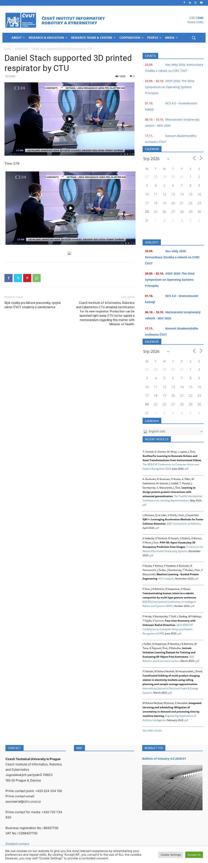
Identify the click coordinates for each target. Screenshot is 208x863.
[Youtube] (201, 3)
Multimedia (21, 48)
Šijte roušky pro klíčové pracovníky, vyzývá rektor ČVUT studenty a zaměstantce (32, 305)
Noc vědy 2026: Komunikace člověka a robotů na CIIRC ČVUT (172, 257)
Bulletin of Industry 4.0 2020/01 (164, 758)
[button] (193, 38)
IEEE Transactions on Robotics (183, 523)
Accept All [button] (194, 854)
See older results (152, 730)
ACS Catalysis (166, 578)
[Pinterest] (27, 278)
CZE (192, 18)
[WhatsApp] (36, 278)
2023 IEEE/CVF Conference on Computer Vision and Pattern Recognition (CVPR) (168, 629)
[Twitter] (195, 3)
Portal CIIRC (195, 22)
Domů (7, 48)
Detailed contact (17, 844)
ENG (200, 18)
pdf (186, 468)
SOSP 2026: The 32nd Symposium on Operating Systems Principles (169, 87)
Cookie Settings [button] (171, 854)
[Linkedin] (190, 3)
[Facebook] (184, 3)
